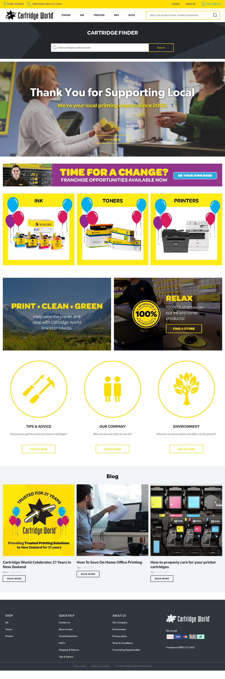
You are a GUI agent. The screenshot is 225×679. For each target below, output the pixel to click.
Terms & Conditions (122, 643)
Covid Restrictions (68, 636)
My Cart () (214, 4)
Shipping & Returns (69, 649)
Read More (14, 578)
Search (161, 47)
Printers (99, 15)
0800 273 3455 (186, 647)
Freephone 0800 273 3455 (47, 4)
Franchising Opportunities (126, 649)
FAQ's (62, 643)
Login (175, 4)
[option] (112, 109)
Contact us (64, 622)
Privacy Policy (79, 666)
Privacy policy (119, 636)
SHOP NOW (112, 139)
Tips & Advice (66, 656)
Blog (131, 15)
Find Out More (38, 449)
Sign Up (190, 4)
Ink (82, 15)
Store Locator (66, 629)
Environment (119, 629)
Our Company (119, 622)
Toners (65, 15)
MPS (116, 15)
